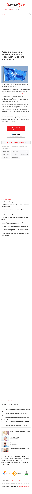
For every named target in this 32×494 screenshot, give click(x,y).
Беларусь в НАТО (5, 464)
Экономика (18, 456)
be (10, 11)
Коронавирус (25, 462)
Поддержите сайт (16, 128)
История (14, 458)
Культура (8, 458)
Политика (3, 456)
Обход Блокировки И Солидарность (10, 462)
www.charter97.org (18, 480)
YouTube (16, 151)
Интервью (26, 458)
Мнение (3, 429)
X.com (25, 151)
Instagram (25, 154)
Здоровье (11, 460)
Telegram (16, 157)
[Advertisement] (16, 33)
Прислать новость (9, 9)
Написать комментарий (16, 142)
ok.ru (16, 154)
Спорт (3, 458)
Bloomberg (20, 93)
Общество (10, 456)
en (14, 11)
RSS (7, 157)
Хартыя (16, 4)
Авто (17, 460)
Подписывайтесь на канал (16, 135)
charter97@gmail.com (24, 486)
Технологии (4, 460)
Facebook (6, 151)
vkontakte (6, 154)
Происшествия (26, 456)
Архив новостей (20, 9)
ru (12, 11)
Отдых (21, 460)
